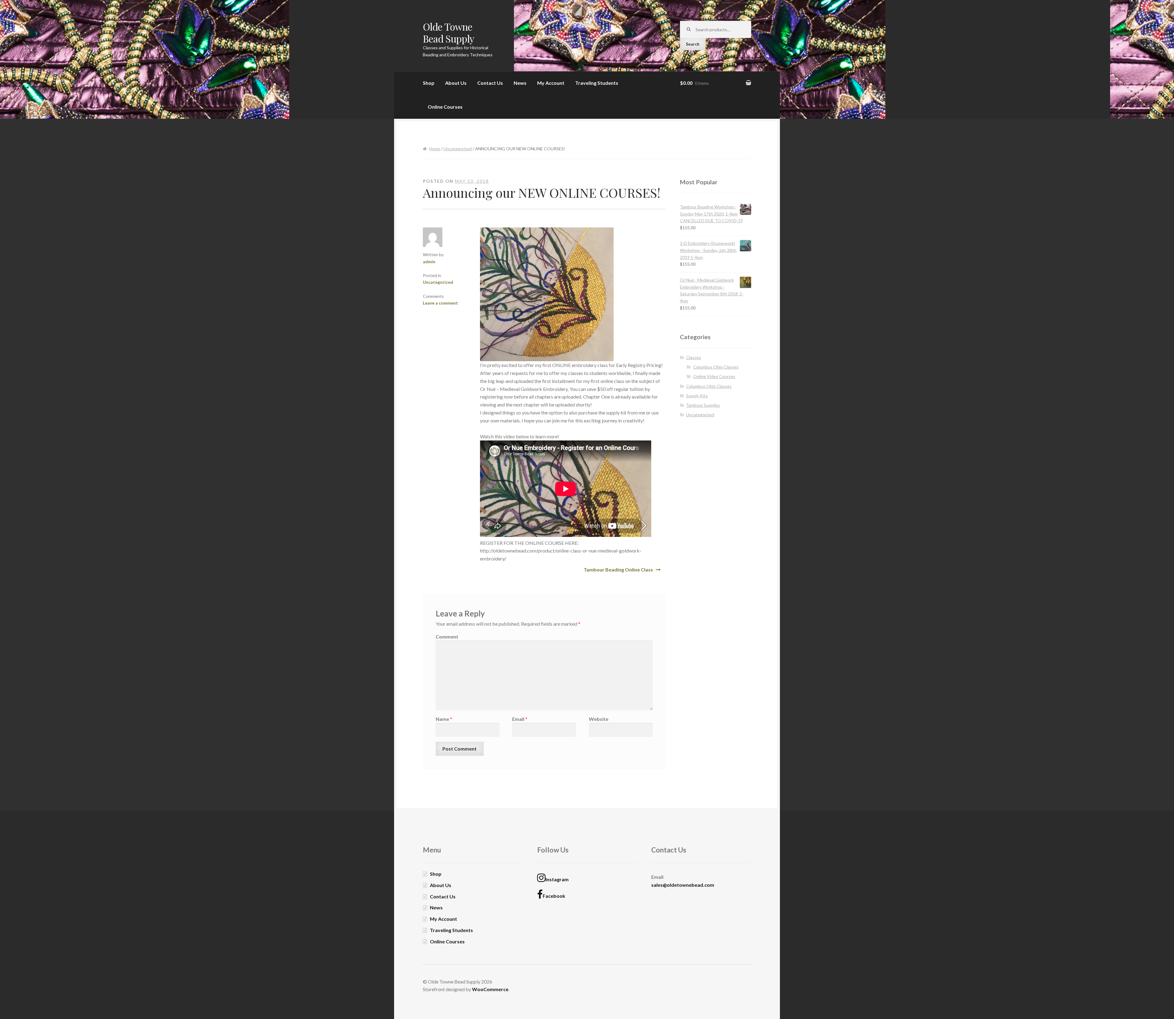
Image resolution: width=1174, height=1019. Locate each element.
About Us (456, 83)
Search (693, 44)
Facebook (554, 896)
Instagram (557, 879)
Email (519, 719)
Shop (428, 83)
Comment (447, 636)
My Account (550, 83)
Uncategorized (458, 148)
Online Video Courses (714, 376)
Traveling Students (596, 83)
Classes (693, 357)
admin (429, 261)
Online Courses (445, 107)
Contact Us (490, 83)
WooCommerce (490, 989)
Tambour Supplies (703, 405)
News (520, 83)
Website (598, 719)
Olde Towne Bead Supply (448, 32)
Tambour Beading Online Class (618, 569)
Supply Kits (697, 395)
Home (434, 148)
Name (444, 719)
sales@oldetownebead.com (682, 885)
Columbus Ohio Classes (716, 366)
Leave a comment (440, 302)
